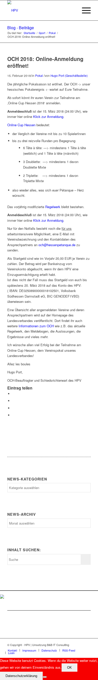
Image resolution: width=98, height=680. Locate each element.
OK (69, 667)
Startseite (29, 33)
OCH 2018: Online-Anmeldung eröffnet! (45, 62)
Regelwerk (52, 206)
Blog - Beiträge (20, 27)
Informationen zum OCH (36, 325)
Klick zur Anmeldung (48, 116)
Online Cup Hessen (21, 124)
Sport (42, 33)
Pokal (52, 33)
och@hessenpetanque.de (56, 244)
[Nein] (45, 677)
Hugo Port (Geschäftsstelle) (69, 76)
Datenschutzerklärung (21, 676)
